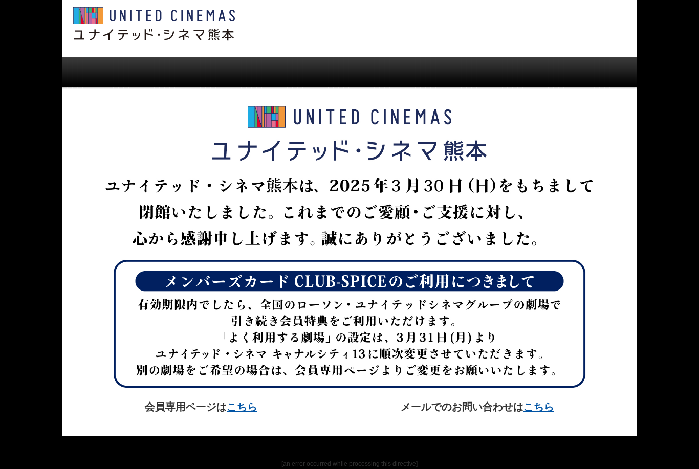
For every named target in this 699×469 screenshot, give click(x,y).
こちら (242, 406)
